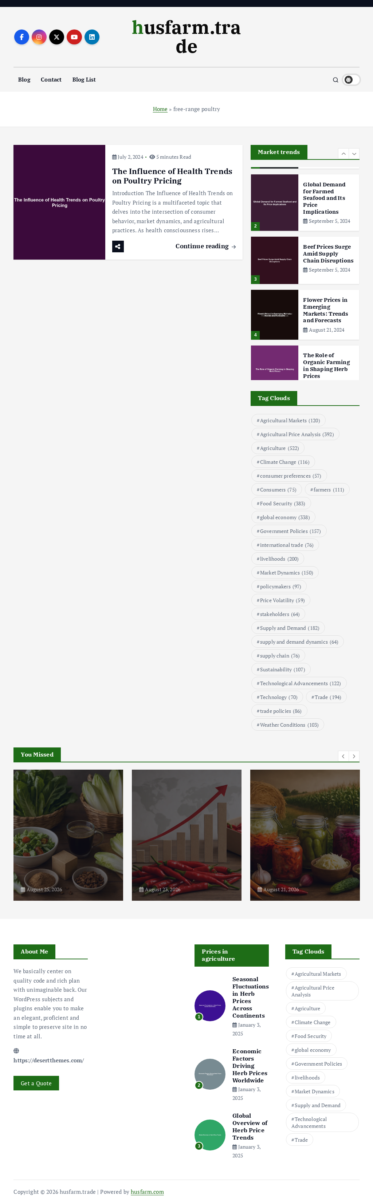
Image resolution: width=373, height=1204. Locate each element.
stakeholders (280, 614)
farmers (329, 489)
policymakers (280, 586)
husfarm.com (147, 1191)
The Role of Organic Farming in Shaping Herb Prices (326, 365)
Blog (24, 79)
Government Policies (290, 531)
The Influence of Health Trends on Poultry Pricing (172, 176)
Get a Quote (36, 1083)
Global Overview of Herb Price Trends (249, 1126)
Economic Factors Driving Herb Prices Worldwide (249, 1065)
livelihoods (279, 558)
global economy (285, 517)
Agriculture (279, 448)
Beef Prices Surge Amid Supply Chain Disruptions (328, 253)
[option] (305, 202)
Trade (328, 697)
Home (160, 108)
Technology (279, 697)
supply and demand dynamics (299, 641)
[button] (343, 153)
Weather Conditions (289, 724)
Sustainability (282, 669)
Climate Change (285, 461)
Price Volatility (282, 600)
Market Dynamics (286, 572)
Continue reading (203, 246)
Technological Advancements (300, 683)
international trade (287, 544)
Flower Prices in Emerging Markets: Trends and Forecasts (325, 310)
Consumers (278, 489)
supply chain (280, 655)
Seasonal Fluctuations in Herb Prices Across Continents (250, 997)
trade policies (281, 710)
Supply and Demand (289, 627)
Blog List (84, 79)
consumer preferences (291, 475)
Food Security (283, 503)
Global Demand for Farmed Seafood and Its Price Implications (324, 198)
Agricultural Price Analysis (297, 434)
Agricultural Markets (290, 420)
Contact (51, 79)
